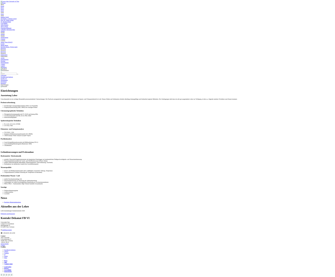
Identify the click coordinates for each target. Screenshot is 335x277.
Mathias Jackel (5, 17)
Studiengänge (4, 37)
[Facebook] (2, 275)
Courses (3, 39)
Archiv (3, 58)
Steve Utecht (4, 26)
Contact (3, 64)
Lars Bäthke (4, 23)
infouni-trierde (5, 244)
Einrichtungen (4, 59)
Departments (4, 80)
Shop (5, 258)
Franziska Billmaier (6, 28)
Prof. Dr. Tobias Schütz (7, 20)
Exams (2, 44)
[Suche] (1, 72)
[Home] (3, 3)
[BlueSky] (4, 275)
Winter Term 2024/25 (6, 42)
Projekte (3, 61)
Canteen (6, 253)
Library (6, 251)
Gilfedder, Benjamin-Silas (8, 29)
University (3, 75)
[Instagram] (9, 275)
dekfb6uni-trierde (7, 230)
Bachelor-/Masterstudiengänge (12, 202)
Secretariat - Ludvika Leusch (9, 18)
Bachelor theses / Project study (9, 47)
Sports (6, 256)
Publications (4, 55)
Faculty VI (4, 78)
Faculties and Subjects (7, 77)
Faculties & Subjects (9, 250)
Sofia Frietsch (4, 25)
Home (2, 6)
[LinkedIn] (12, 275)
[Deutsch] (4, 67)
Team (2, 11)
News (2, 7)
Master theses (4, 45)
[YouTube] (7, 275)
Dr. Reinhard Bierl (6, 22)
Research (3, 48)
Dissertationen (5, 62)
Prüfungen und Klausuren (8, 213)
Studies (3, 31)
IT (4, 254)
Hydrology (4, 81)
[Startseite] (10, 1)
